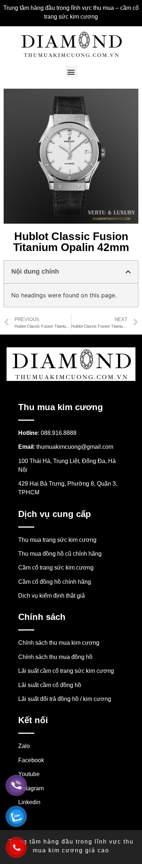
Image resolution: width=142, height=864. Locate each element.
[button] (71, 72)
